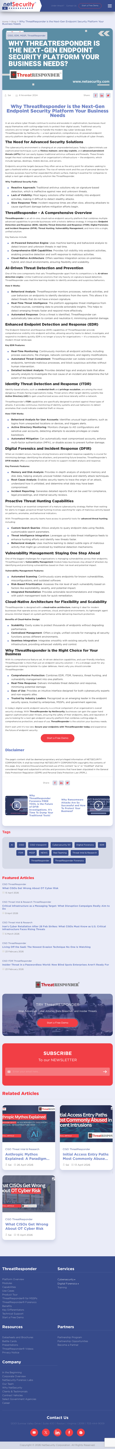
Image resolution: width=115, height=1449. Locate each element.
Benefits (7, 1306)
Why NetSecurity (12, 1388)
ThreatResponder (36, 36)
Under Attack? (57, 6)
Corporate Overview (14, 1376)
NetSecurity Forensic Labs (17, 1380)
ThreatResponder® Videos (17, 1349)
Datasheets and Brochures (17, 1337)
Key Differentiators (13, 1310)
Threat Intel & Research (84, 853)
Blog (13, 22)
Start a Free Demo (90, 5)
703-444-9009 (95, 1424)
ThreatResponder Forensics (69, 861)
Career (6, 1403)
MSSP (23, 36)
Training (62, 1287)
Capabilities (9, 1287)
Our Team (8, 1384)
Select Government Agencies (19, 1399)
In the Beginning (12, 1372)
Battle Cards (9, 1341)
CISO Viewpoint (38, 845)
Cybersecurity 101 (61, 845)
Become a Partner (68, 1345)
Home (5, 22)
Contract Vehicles (12, 1395)
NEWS (44, 853)
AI (12, 845)
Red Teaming (60, 853)
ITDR (20, 853)
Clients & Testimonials (15, 1392)
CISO (10, 36)
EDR (16, 36)
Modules (7, 1283)
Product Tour (10, 1295)
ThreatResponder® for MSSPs (19, 1298)
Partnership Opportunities (73, 1341)
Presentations (10, 1345)
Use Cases (8, 1291)
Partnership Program (70, 1337)
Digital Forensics (85, 845)
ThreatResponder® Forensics (19, 1302)
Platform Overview (13, 1279)
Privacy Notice (10, 1353)
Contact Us (71, 6)
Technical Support (12, 1314)
